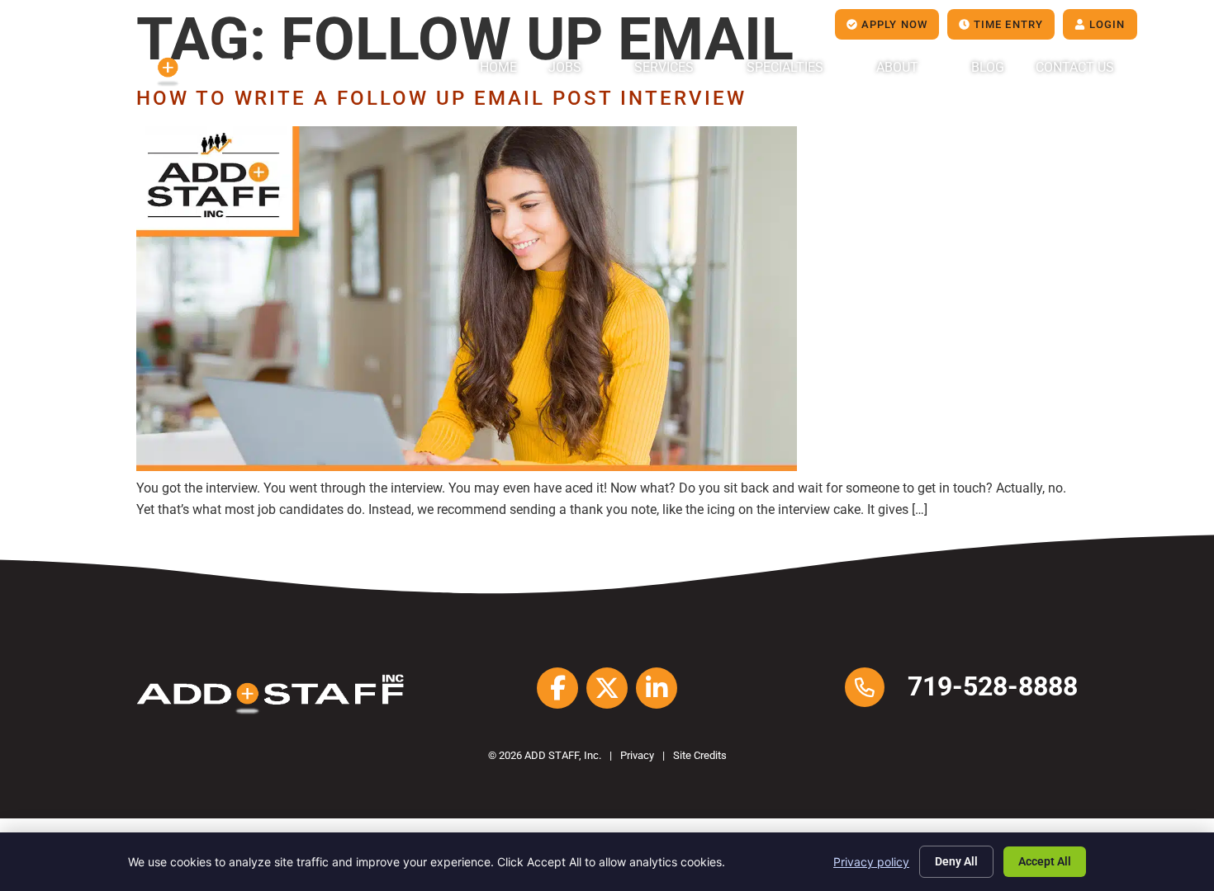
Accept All (1044, 861)
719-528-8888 (993, 686)
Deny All (956, 861)
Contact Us (1075, 67)
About (897, 67)
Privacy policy (871, 862)
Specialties (785, 67)
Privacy (637, 755)
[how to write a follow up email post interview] (466, 466)
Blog (987, 67)
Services (664, 67)
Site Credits (700, 755)
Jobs (564, 67)
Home (498, 67)
